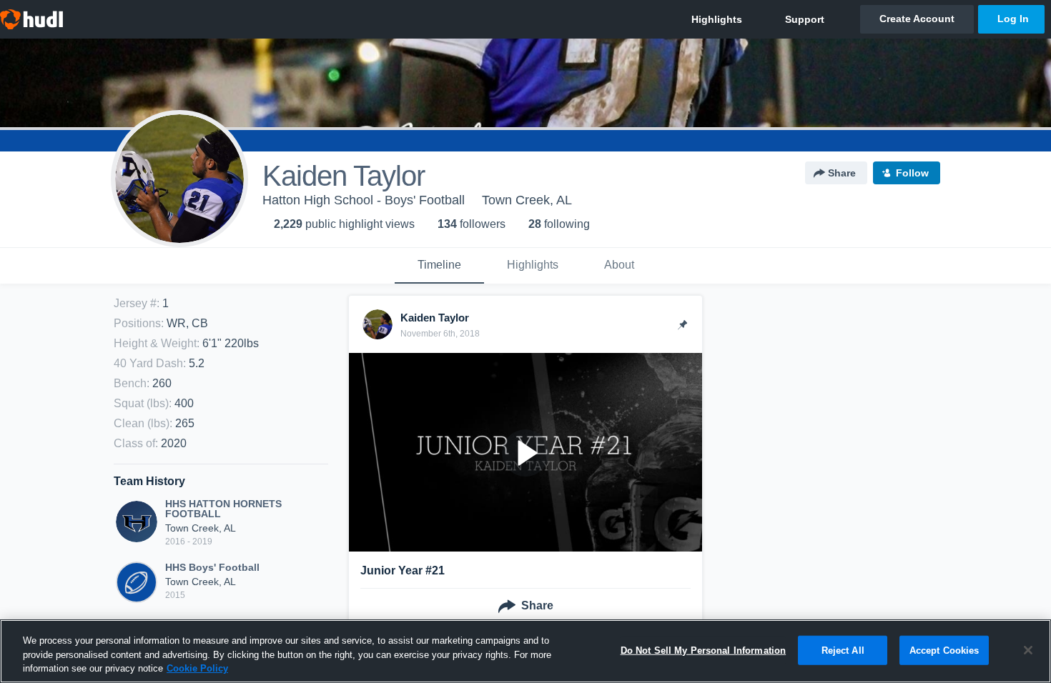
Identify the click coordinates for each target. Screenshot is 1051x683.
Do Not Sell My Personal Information (703, 649)
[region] (525, 651)
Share (842, 173)
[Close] (1028, 650)
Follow (912, 173)
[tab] (439, 266)
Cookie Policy (197, 668)
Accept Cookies (944, 649)
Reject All (842, 649)
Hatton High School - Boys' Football (363, 200)
